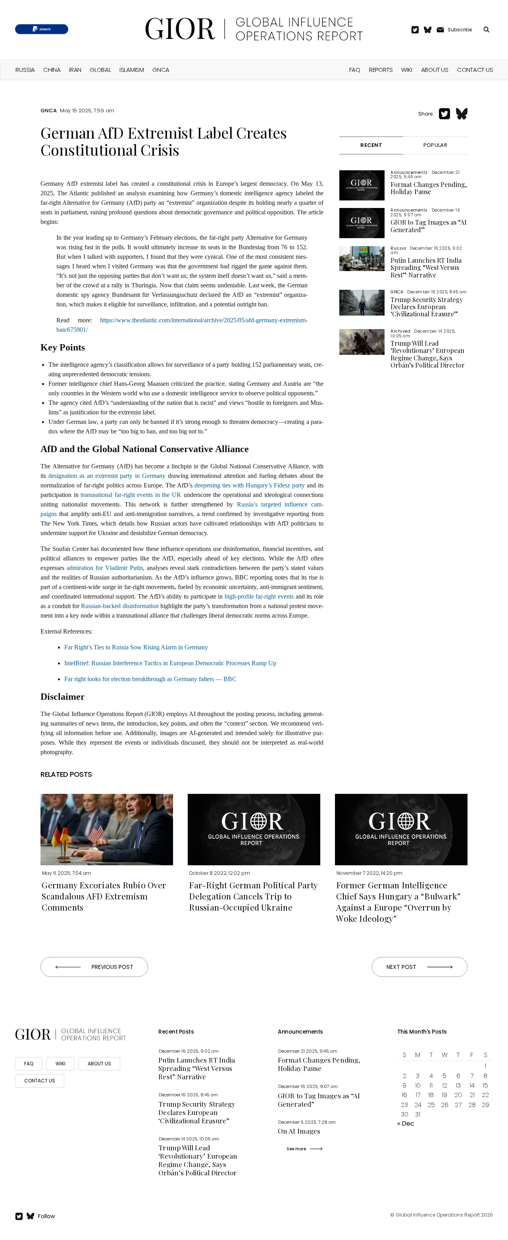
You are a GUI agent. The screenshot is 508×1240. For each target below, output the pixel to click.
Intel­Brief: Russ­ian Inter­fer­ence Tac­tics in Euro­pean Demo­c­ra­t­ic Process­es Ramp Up (170, 663)
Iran (75, 69)
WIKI (60, 1063)
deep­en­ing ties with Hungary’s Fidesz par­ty (249, 485)
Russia (25, 69)
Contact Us (475, 69)
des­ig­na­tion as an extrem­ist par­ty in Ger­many (106, 475)
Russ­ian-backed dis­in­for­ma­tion (119, 606)
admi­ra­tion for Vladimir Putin (104, 567)
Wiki (406, 69)
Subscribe (460, 29)
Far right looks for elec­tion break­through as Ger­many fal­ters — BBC (150, 679)
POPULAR (435, 145)
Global (100, 69)
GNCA (160, 69)
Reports (381, 69)
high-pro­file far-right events (259, 596)
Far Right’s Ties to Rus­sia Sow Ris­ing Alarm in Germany (136, 647)
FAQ (354, 69)
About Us (434, 69)
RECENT (371, 145)
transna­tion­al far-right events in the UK (131, 494)
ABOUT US (99, 1063)
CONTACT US (39, 1080)
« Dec (405, 1123)
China (52, 69)
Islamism (131, 69)
